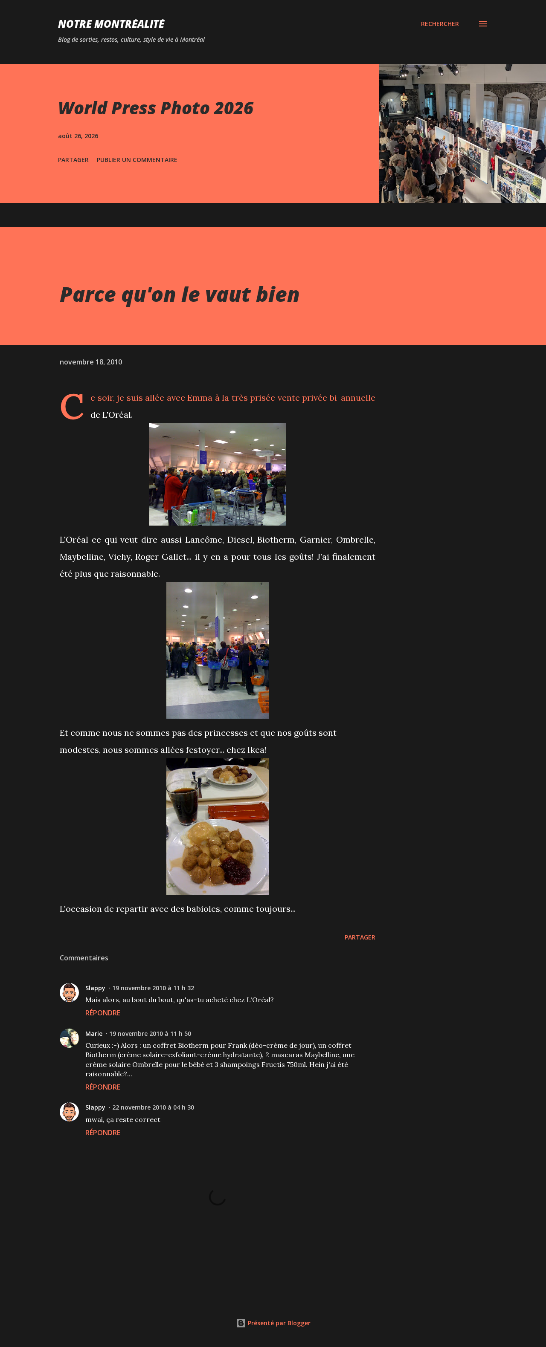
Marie (93, 1033)
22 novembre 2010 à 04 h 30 (153, 1107)
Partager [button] (73, 160)
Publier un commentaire (137, 160)
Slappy (95, 988)
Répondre (102, 1012)
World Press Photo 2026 (155, 107)
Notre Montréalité (111, 24)
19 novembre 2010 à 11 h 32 (153, 988)
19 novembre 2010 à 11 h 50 (150, 1033)
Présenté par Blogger (278, 1323)
